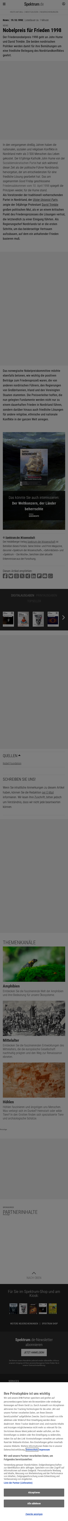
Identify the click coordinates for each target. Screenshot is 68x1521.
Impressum (44, 1449)
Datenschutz (32, 1449)
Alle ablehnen (34, 1503)
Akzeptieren (34, 1492)
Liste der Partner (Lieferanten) (18, 1482)
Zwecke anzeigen (34, 1514)
